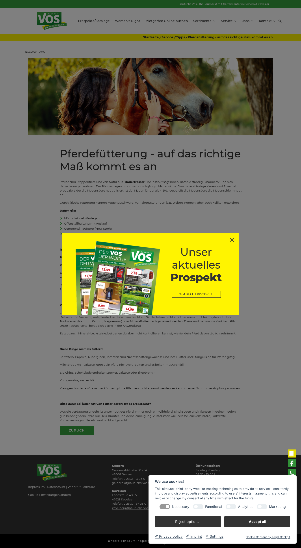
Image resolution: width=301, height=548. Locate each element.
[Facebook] (292, 463)
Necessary (180, 506)
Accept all (257, 521)
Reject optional (187, 521)
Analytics (245, 506)
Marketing (277, 506)
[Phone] (292, 473)
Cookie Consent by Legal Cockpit (268, 537)
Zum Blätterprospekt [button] (196, 294)
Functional (213, 506)
